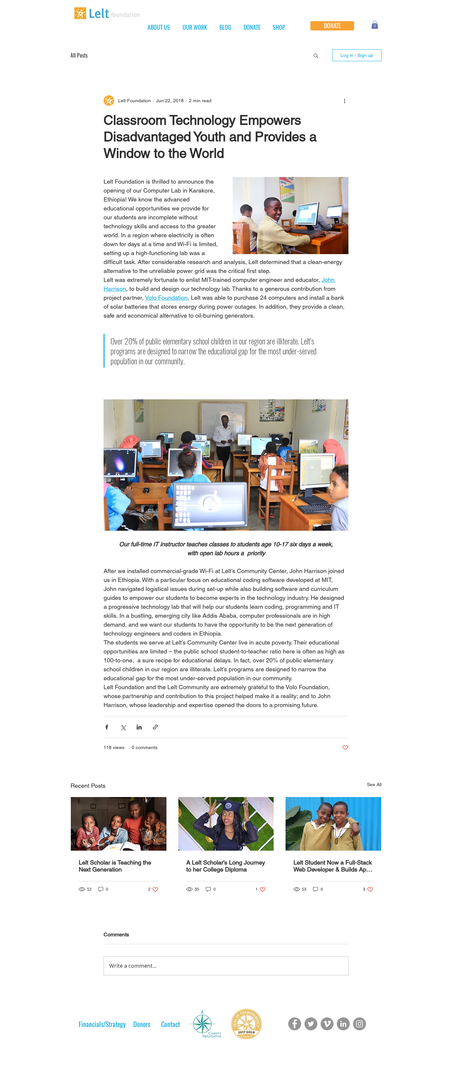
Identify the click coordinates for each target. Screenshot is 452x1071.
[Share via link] (155, 727)
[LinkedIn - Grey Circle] (343, 1023)
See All (374, 784)
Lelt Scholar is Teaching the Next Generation (115, 866)
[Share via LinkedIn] (139, 727)
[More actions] (344, 101)
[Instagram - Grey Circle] (359, 1023)
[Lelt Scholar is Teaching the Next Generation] (118, 824)
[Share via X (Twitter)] (123, 727)
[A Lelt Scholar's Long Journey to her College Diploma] (226, 824)
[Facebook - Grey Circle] (294, 1023)
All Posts (79, 55)
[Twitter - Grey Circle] (310, 1023)
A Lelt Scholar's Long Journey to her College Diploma (225, 866)
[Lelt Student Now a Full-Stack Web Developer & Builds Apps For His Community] (333, 824)
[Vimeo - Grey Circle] (327, 1023)
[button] (374, 25)
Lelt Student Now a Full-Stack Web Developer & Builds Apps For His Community (333, 866)
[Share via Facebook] (107, 727)
